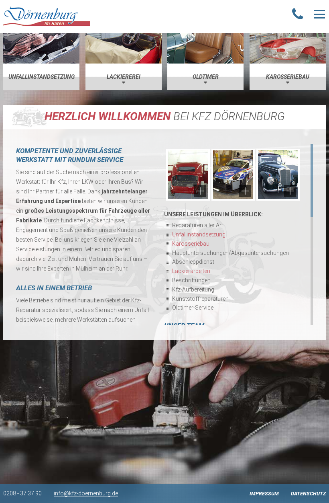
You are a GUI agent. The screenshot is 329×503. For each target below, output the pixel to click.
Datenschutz (308, 494)
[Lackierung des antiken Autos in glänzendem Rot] (187, 174)
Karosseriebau (190, 243)
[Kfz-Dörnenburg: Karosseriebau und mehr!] (46, 16)
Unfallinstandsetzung (198, 234)
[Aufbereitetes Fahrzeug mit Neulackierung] (278, 174)
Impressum (264, 494)
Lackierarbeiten (191, 271)
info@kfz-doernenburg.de (86, 493)
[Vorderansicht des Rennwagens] (233, 174)
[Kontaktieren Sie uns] (297, 15)
